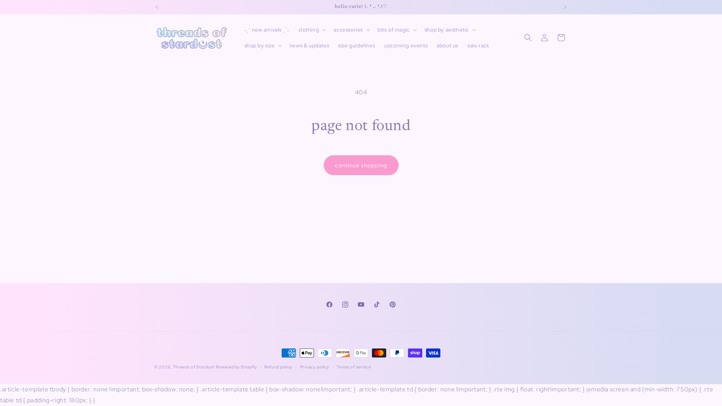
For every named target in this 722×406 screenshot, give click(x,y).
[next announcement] (565, 7)
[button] (311, 30)
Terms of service (354, 367)
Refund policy (278, 367)
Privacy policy (314, 367)
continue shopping (361, 165)
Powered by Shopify (236, 367)
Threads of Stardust (193, 367)
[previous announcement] (157, 7)
